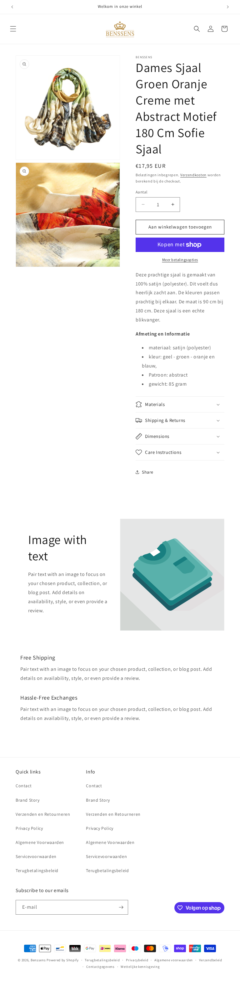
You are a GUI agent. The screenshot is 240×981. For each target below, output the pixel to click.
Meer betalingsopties (180, 259)
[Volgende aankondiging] (228, 7)
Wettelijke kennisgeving (140, 966)
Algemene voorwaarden (173, 960)
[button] (13, 29)
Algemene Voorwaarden (40, 842)
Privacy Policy (29, 828)
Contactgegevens (100, 966)
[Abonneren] (121, 907)
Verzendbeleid (210, 960)
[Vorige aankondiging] (12, 7)
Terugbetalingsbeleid (37, 870)
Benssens (38, 960)
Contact (24, 785)
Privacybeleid (137, 960)
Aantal (141, 192)
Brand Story (28, 800)
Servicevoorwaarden (36, 856)
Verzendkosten (193, 174)
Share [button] (147, 472)
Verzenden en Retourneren (43, 814)
